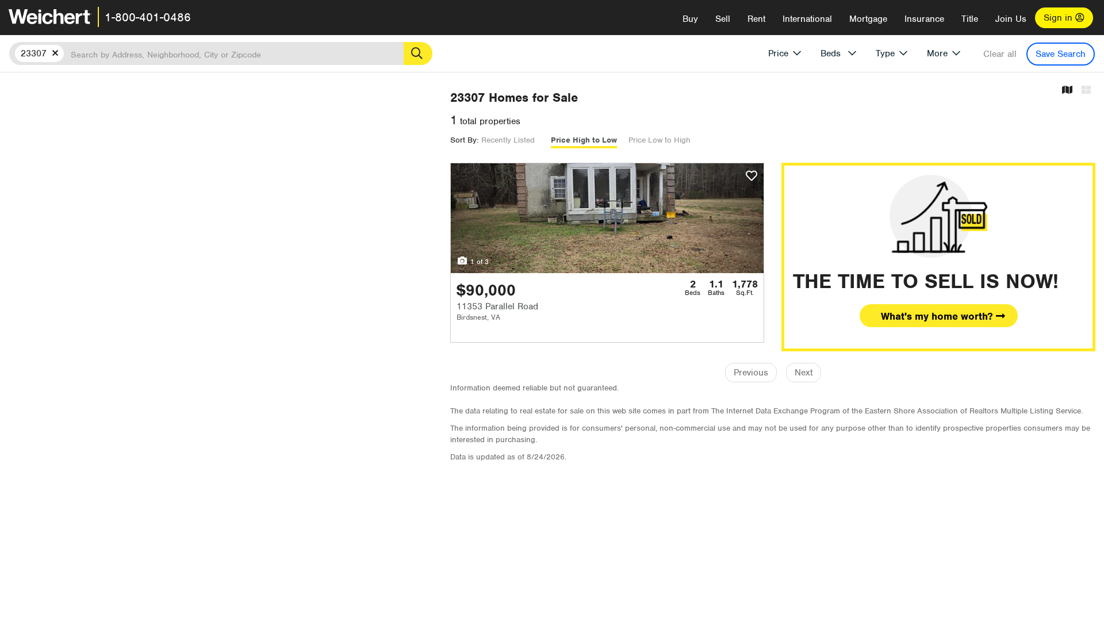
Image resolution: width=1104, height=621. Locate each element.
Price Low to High (659, 140)
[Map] (1067, 90)
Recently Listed (508, 140)
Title (969, 19)
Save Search (1061, 54)
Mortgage (868, 19)
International (807, 19)
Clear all (1000, 54)
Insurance (924, 19)
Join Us (1010, 19)
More (937, 53)
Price (778, 53)
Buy (690, 19)
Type (885, 53)
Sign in (1059, 18)
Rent (756, 19)
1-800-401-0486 (148, 17)
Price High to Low (584, 140)
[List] (1086, 90)
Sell (722, 19)
